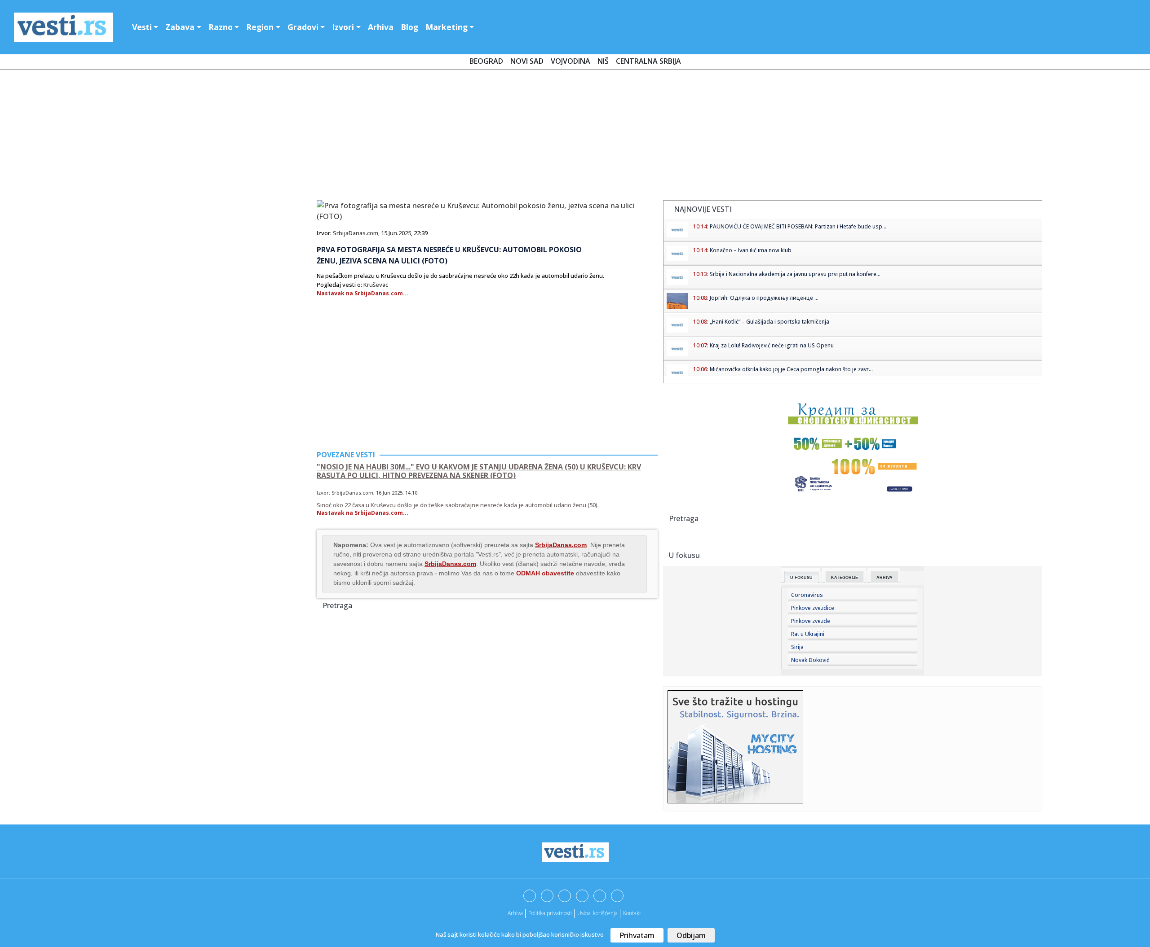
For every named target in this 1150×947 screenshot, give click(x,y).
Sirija (797, 647)
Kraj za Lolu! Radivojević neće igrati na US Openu (772, 345)
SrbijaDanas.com (355, 233)
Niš (603, 61)
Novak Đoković (810, 660)
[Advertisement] (575, 137)
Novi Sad (527, 61)
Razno (220, 27)
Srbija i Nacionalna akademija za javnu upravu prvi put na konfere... (795, 274)
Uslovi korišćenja (597, 913)
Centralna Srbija (648, 61)
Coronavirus (807, 595)
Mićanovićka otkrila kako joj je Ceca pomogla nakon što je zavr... (791, 369)
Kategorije (844, 577)
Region (260, 27)
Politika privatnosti (550, 913)
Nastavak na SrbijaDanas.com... (362, 293)
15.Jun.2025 (396, 233)
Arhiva (381, 27)
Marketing (446, 27)
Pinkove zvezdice (812, 608)
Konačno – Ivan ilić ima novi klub (751, 250)
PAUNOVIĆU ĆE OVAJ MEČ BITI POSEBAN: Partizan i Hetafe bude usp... (798, 226)
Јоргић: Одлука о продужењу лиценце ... (764, 298)
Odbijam (691, 935)
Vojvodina (570, 61)
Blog (409, 27)
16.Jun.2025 (389, 492)
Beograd (486, 61)
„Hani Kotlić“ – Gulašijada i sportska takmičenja (769, 321)
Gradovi (303, 27)
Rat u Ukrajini (807, 634)
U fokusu (801, 577)
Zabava (180, 27)
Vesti (142, 27)
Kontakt (632, 913)
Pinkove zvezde (810, 621)
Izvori (343, 27)
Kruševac (375, 285)
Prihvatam (637, 935)
